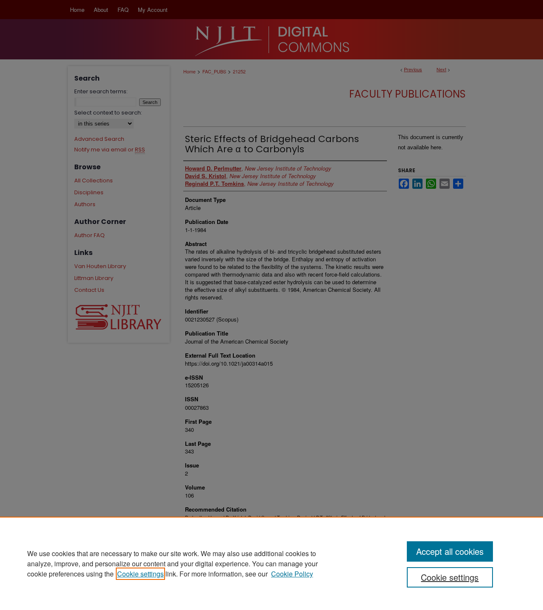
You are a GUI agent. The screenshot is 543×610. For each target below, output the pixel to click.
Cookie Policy (292, 574)
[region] (271, 563)
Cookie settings (140, 574)
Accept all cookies (450, 551)
